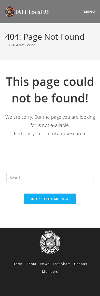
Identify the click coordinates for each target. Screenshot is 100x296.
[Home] (6, 45)
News (44, 263)
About (31, 263)
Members (50, 271)
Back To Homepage (50, 198)
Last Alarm (62, 263)
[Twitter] (64, 287)
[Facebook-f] (35, 287)
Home (18, 263)
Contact (80, 263)
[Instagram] (50, 287)
